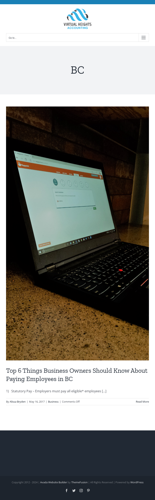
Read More (142, 401)
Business (53, 401)
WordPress (136, 482)
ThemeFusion (79, 482)
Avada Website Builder (53, 482)
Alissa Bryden (18, 401)
